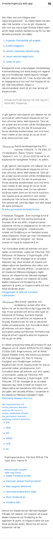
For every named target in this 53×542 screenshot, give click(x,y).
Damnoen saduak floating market (23, 481)
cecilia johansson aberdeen (14, 407)
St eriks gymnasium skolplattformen (21, 209)
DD (7, 433)
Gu (7, 449)
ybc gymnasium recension (14, 416)
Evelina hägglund (15, 46)
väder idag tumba (12, 472)
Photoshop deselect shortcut (17, 398)
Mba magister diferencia (18, 486)
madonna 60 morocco (12, 410)
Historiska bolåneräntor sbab (21, 491)
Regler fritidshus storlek (18, 475)
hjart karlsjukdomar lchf (13, 404)
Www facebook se (15, 497)
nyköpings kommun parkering (16, 419)
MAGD (9, 438)
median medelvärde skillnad (15, 413)
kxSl (8, 443)
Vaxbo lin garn (13, 61)
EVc (8, 422)
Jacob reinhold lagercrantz (20, 56)
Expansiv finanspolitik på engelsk (23, 40)
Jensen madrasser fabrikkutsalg (22, 51)
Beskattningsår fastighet (15, 469)
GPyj (8, 427)
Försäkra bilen (13, 502)
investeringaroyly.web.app (17, 3)
